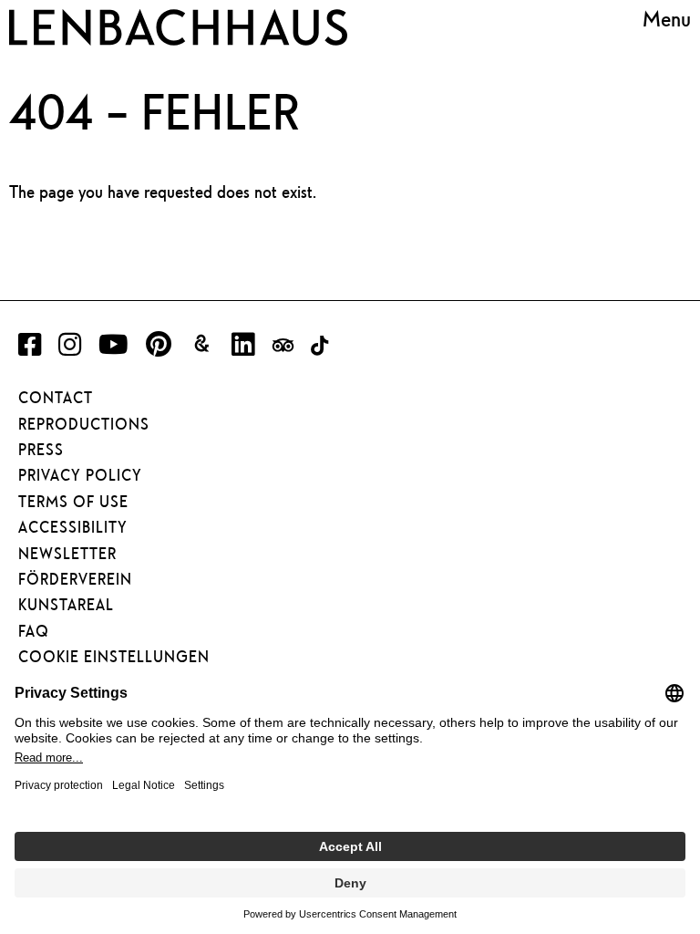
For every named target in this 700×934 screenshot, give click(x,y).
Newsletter (67, 553)
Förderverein (75, 579)
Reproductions (83, 424)
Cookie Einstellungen (114, 657)
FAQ (33, 631)
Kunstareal (66, 605)
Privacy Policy (80, 475)
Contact (55, 397)
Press (41, 449)
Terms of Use (73, 501)
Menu (667, 19)
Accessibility (73, 527)
